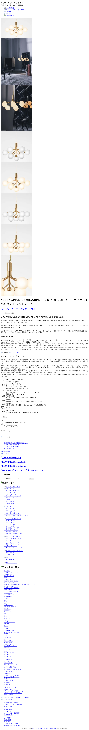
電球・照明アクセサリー (12, 514)
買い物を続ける (9, 448)
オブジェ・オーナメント (12, 542)
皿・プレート (9, 522)
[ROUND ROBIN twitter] (14, 466)
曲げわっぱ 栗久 (10, 680)
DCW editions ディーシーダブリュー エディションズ (20, 584)
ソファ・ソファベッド (11, 490)
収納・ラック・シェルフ (12, 496)
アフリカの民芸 (11, 671)
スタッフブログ (9, 706)
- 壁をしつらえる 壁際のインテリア (15, 691)
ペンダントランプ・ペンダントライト (19, 309)
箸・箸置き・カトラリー (12, 528)
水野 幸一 (10, 682)
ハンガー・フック (10, 498)
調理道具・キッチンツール (13, 533)
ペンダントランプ (10, 508)
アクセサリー (9, 559)
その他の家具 (9, 503)
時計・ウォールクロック (12, 538)
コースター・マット (11, 530)
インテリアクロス (10, 554)
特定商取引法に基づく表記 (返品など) (16, 443)
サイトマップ (8, 715)
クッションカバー (10, 552)
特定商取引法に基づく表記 (12, 725)
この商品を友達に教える (11, 446)
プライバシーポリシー (11, 723)
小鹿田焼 (11, 673)
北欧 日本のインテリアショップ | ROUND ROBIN (44, 728)
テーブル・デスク (10, 492)
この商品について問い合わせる (14, 445)
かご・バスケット (10, 546)
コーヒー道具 (9, 526)
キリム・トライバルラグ (11, 675)
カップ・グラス (9, 524)
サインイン (7, 711)
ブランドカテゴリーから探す (13, 704)
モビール (9, 540)
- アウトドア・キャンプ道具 (13, 693)
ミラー (9, 499)
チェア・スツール (10, 494)
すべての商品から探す (11, 702)
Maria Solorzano (8, 694)
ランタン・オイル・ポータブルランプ (16, 515)
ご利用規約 (7, 720)
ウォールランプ (9, 512)
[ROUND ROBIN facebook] (13, 462)
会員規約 (7, 721)
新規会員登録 (8, 709)
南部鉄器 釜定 (8, 679)
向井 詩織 (10, 684)
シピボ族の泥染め (11, 677)
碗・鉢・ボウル (9, 520)
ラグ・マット (9, 501)
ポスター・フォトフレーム (13, 547)
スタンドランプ (9, 510)
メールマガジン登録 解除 (12, 713)
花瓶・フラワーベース (11, 544)
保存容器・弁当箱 (10, 531)
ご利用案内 (7, 718)
